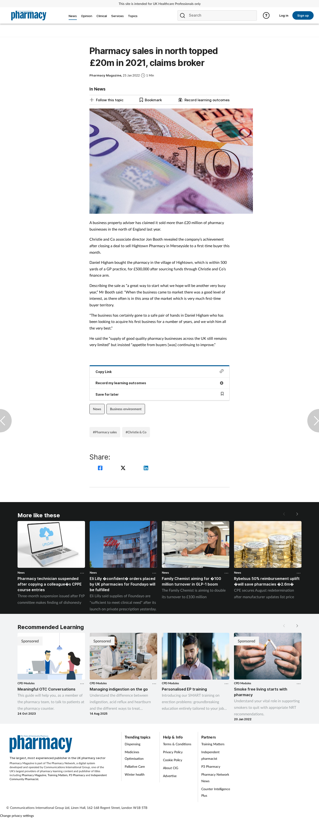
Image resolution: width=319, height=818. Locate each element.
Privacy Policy (173, 752)
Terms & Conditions (177, 744)
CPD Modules (26, 683)
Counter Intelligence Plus (215, 792)
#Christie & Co (136, 432)
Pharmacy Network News (215, 777)
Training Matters (57, 775)
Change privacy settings (17, 816)
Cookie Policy (172, 760)
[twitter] (124, 468)
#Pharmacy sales (105, 432)
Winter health (135, 774)
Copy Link (104, 372)
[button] (296, 514)
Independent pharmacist (210, 755)
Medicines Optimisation (134, 755)
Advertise (170, 776)
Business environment (126, 409)
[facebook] (101, 468)
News (97, 409)
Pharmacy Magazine (34, 775)
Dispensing (132, 744)
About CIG (170, 768)
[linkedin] (146, 468)
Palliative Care (135, 766)
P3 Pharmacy (77, 775)
